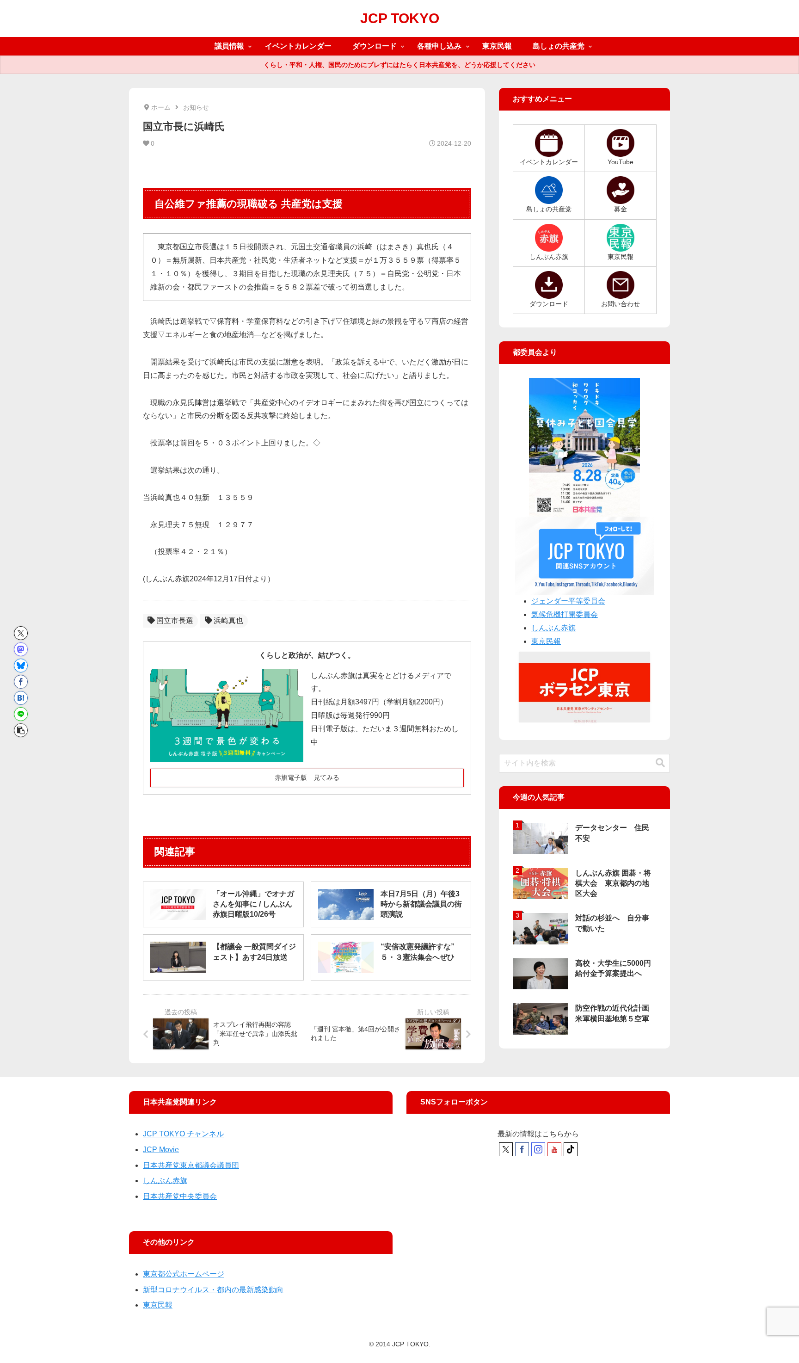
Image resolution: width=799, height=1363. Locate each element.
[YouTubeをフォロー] (554, 1149)
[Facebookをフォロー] (522, 1149)
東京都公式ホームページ (183, 1274)
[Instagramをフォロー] (538, 1149)
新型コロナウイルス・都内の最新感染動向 (213, 1290)
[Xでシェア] (21, 633)
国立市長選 (174, 620)
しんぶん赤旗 (553, 628)
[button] (21, 730)
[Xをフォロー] (506, 1149)
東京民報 (546, 641)
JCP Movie (161, 1149)
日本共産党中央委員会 (180, 1196)
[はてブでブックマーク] (21, 698)
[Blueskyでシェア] (21, 665)
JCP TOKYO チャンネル (183, 1134)
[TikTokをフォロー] (571, 1149)
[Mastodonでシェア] (21, 649)
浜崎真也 (228, 620)
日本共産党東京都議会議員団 (191, 1165)
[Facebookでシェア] (21, 682)
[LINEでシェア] (21, 714)
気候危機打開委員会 (564, 614)
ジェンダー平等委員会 (568, 601)
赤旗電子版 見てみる (307, 777)
